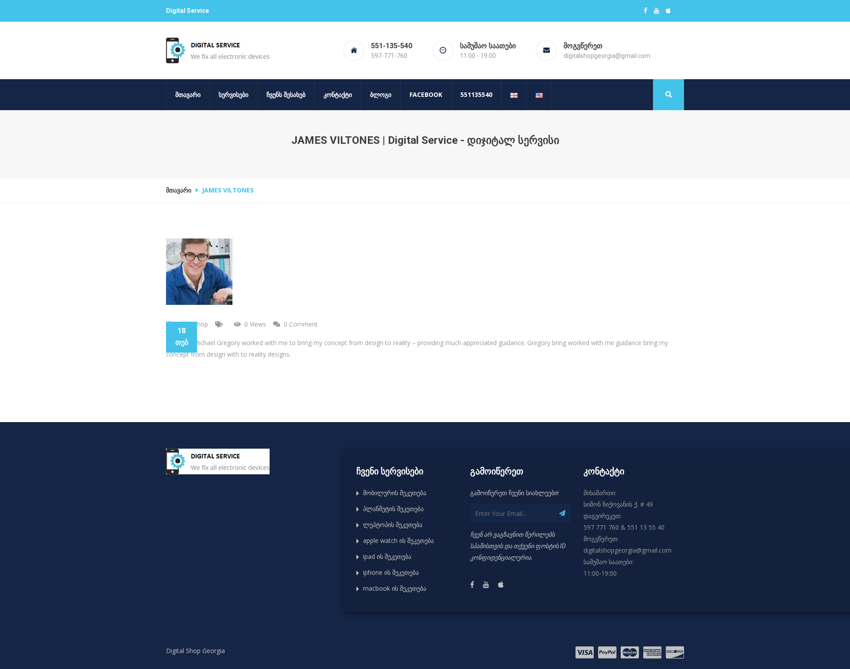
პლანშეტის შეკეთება (393, 508)
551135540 (476, 94)
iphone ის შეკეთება (391, 572)
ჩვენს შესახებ (286, 94)
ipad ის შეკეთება (387, 556)
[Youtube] (485, 585)
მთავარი (188, 94)
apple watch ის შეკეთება (398, 540)
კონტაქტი (338, 94)
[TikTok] (500, 585)
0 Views (255, 324)
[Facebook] (472, 585)
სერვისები (233, 94)
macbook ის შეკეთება (394, 588)
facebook (426, 94)
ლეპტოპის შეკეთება (392, 524)
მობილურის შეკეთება (394, 492)
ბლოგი (380, 94)
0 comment (301, 324)
